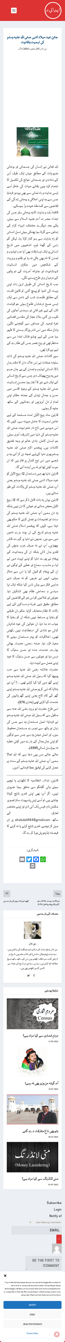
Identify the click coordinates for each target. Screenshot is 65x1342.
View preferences (32, 1324)
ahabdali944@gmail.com (32, 820)
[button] (5, 1275)
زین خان (43, 49)
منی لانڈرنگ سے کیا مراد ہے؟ (40, 1179)
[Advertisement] (32, 86)
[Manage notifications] (57, 1334)
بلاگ (20, 49)
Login (58, 1209)
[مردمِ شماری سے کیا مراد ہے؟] (32, 1014)
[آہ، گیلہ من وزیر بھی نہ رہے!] (32, 1061)
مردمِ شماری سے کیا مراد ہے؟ (40, 1035)
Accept (32, 1305)
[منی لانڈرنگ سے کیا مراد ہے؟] (32, 1157)
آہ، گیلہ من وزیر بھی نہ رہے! (41, 1083)
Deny (32, 1314)
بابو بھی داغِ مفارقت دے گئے (40, 1131)
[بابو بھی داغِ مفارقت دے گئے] (32, 1109)
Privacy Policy (32, 1333)
